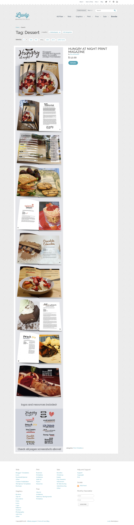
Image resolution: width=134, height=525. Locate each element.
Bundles (59, 473)
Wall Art (38, 479)
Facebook (110, 2)
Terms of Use (42, 521)
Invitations (39, 477)
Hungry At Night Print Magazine (87, 50)
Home (17, 27)
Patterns (18, 507)
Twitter (106, 2)
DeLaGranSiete (74, 54)
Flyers (38, 481)
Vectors (18, 510)
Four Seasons (61, 479)
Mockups (19, 486)
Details (73, 63)
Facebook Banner (21, 477)
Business (39, 473)
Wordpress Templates (23, 484)
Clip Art (18, 496)
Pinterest (113, 2)
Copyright (80, 475)
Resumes (39, 484)
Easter (59, 477)
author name (61, 40)
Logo (17, 505)
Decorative (19, 499)
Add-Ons (19, 514)
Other (18, 479)
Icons (17, 475)
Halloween (60, 481)
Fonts (17, 501)
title (36, 40)
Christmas (60, 475)
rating (41, 40)
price (53, 40)
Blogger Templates (22, 473)
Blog (48, 521)
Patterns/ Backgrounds (44, 496)
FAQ (78, 477)
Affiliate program (32, 521)
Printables (79, 448)
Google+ (117, 2)
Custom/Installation (22, 481)
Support (79, 473)
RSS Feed (83, 485)
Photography (20, 512)
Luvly (108, 521)
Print (74, 448)
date (31, 40)
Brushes (18, 494)
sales (47, 40)
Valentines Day (62, 486)
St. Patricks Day (61, 484)
